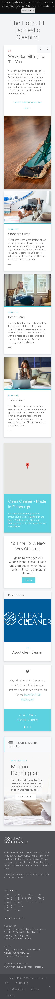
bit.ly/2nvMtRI (32, 694)
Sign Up (28, 580)
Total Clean (16, 400)
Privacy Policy (21, 983)
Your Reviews (25, 797)
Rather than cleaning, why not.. (27, 105)
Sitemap (35, 989)
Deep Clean (16, 317)
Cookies (10, 995)
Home (6, 983)
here (52, 6)
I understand (28, 10)
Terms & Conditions (16, 989)
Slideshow (24, 727)
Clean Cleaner (27, 720)
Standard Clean (19, 234)
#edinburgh (27, 699)
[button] (27, 465)
